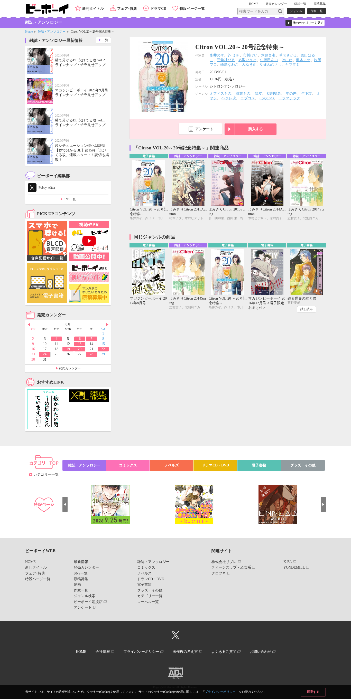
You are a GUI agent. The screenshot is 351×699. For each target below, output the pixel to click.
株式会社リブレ (224, 562)
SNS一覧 (300, 4)
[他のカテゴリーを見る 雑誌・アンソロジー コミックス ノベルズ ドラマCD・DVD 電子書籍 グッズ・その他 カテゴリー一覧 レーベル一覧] (305, 23)
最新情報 (81, 562)
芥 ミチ (233, 55)
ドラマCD (158, 9)
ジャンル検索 (84, 596)
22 (103, 349)
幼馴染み (274, 93)
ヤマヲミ (292, 64)
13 (79, 344)
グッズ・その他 (303, 465)
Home (29, 31)
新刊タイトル (93, 9)
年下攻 (306, 93)
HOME (253, 4)
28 (91, 354)
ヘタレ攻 (228, 98)
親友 (258, 93)
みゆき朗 (249, 64)
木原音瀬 (268, 55)
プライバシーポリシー (220, 692)
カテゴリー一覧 (46, 474)
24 (45, 354)
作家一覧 (316, 11)
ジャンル (296, 11)
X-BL (287, 562)
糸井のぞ (217, 55)
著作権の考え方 (185, 652)
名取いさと (247, 60)
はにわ (287, 60)
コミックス (128, 465)
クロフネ (218, 573)
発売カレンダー (70, 368)
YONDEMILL (294, 567)
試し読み (306, 309)
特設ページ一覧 (192, 9)
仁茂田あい (269, 60)
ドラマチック (289, 98)
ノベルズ (171, 465)
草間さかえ (288, 55)
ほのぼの (267, 98)
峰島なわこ (229, 64)
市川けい (250, 55)
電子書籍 (259, 465)
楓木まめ (303, 60)
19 (68, 349)
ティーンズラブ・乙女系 (231, 567)
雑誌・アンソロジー (52, 31)
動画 (77, 585)
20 (79, 349)
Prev (29, 325)
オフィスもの (220, 93)
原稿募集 (319, 4)
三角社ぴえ (226, 60)
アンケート (204, 129)
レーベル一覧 (148, 602)
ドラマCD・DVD (215, 465)
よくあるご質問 (223, 652)
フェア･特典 (127, 9)
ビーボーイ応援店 (88, 602)
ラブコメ (248, 98)
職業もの (243, 93)
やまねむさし (271, 64)
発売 (276, 4)
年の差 (291, 93)
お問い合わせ (260, 652)
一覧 (105, 40)
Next (107, 325)
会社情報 (103, 652)
